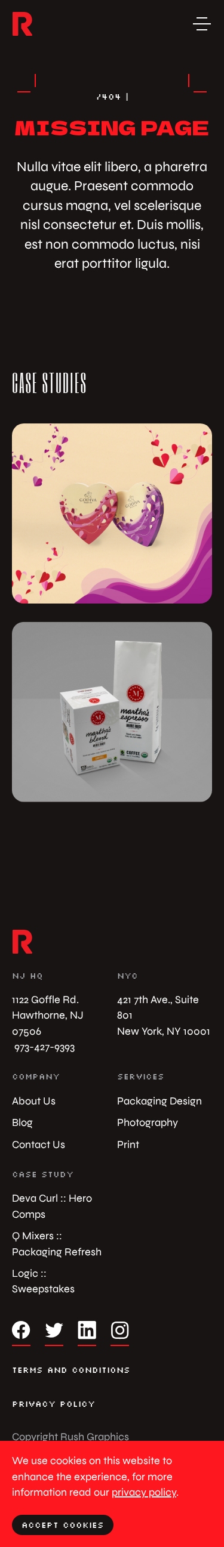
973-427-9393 (43, 1046)
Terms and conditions (71, 1370)
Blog (22, 1122)
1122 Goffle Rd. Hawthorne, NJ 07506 (48, 1015)
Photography (147, 1122)
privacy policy (144, 1492)
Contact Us (38, 1144)
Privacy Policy (53, 1404)
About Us (34, 1100)
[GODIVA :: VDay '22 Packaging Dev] (112, 513)
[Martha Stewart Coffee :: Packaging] (112, 712)
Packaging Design (159, 1100)
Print (128, 1144)
